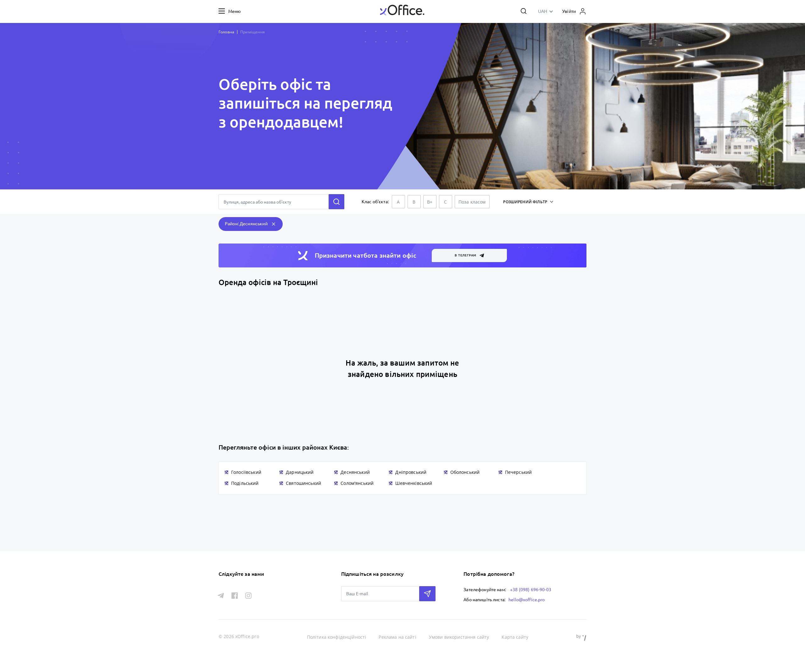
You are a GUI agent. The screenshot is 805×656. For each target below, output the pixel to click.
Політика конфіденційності (336, 637)
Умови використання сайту (459, 637)
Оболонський (465, 472)
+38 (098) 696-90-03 (530, 589)
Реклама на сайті (397, 637)
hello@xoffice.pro (526, 599)
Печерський (518, 472)
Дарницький (300, 472)
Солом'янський (357, 483)
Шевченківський (413, 483)
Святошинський (303, 483)
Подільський (245, 483)
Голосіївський (246, 472)
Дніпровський (410, 472)
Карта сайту (515, 637)
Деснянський (355, 472)
